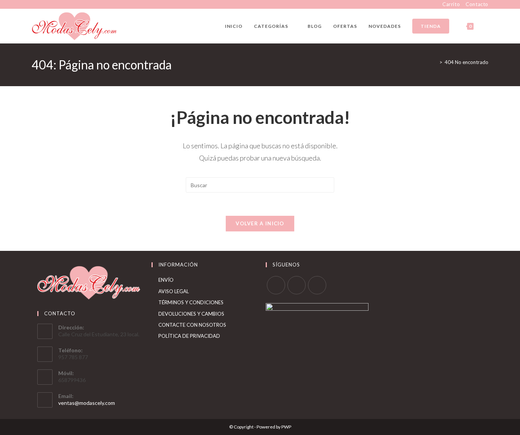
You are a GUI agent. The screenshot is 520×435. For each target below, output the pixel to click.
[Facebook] (276, 285)
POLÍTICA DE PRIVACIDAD (189, 336)
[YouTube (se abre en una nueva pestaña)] (51, 4)
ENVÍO (166, 280)
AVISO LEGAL (173, 291)
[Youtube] (317, 285)
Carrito (451, 4)
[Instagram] (296, 285)
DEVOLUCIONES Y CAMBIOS (191, 314)
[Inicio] (435, 62)
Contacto (477, 4)
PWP (286, 427)
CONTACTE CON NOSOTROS (192, 325)
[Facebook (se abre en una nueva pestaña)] (35, 4)
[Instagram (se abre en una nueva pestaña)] (42, 4)
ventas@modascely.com (86, 403)
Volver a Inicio (260, 223)
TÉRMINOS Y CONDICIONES (190, 302)
